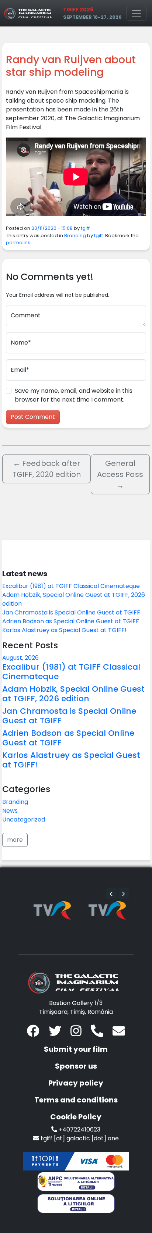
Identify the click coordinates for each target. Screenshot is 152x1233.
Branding (75, 235)
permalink (18, 242)
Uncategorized (23, 819)
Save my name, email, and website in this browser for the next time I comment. (73, 395)
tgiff (85, 228)
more (15, 839)
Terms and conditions (76, 1100)
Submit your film (76, 1049)
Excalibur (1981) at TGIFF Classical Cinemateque (71, 586)
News (10, 810)
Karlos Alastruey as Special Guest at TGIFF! (64, 630)
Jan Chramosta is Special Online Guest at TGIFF (71, 612)
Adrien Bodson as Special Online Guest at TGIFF (70, 621)
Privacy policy (75, 1083)
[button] (111, 893)
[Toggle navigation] (136, 13)
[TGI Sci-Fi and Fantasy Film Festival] (29, 13)
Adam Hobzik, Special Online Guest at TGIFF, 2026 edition (73, 693)
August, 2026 (20, 657)
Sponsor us (76, 1066)
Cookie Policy (75, 1117)
